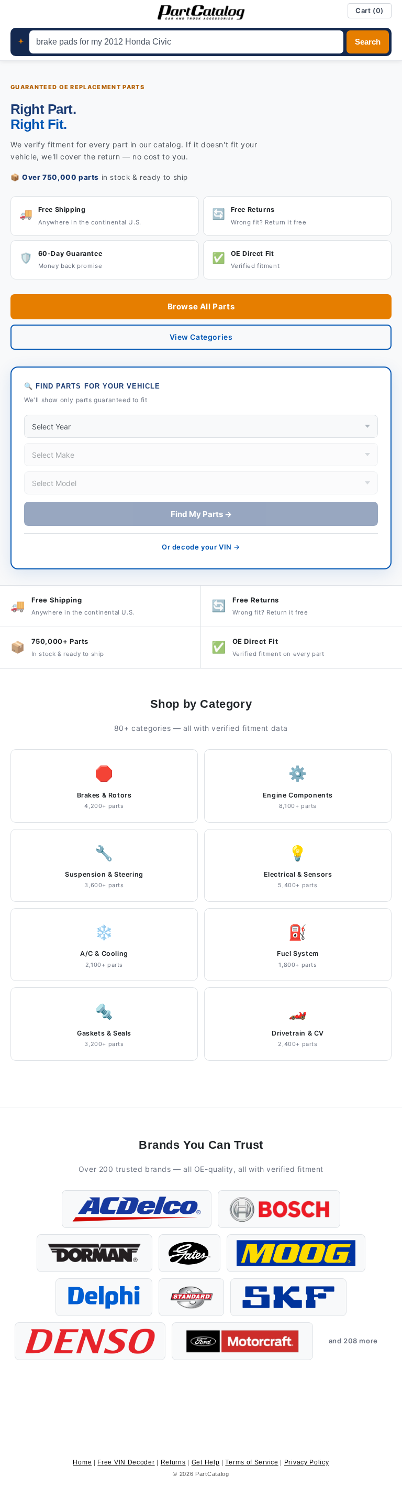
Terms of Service (251, 1462)
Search (368, 42)
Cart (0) (369, 10)
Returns (173, 1462)
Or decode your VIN (201, 547)
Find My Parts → (201, 514)
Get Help (206, 1462)
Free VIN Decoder (125, 1462)
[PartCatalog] (201, 12)
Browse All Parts (201, 306)
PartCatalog (212, 1474)
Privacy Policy (306, 1462)
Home (82, 1462)
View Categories (201, 336)
